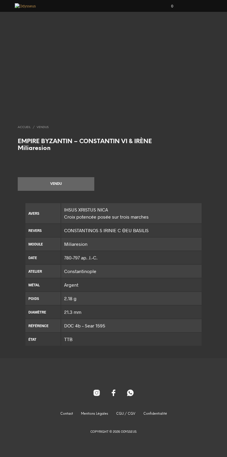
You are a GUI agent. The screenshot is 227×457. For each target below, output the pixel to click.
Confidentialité (155, 414)
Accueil (24, 127)
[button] (168, 6)
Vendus (42, 127)
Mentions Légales (94, 414)
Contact (66, 414)
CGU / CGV (125, 414)
